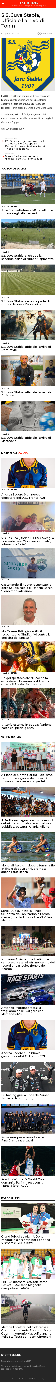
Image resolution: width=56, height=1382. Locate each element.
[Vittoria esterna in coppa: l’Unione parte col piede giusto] (28, 703)
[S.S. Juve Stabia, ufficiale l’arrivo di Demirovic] (28, 325)
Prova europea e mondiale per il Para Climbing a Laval (24, 1138)
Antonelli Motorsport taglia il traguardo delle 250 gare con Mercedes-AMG (22, 1011)
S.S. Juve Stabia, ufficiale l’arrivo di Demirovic (26, 348)
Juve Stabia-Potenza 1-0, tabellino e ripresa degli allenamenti (27, 211)
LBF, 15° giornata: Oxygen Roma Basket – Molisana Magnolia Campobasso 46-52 (24, 1285)
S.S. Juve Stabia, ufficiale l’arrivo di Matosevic (26, 439)
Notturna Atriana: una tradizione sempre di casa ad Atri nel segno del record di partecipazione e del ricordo (28, 964)
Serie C (14, 207)
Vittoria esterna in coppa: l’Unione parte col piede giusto (26, 726)
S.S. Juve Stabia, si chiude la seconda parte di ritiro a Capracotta (27, 257)
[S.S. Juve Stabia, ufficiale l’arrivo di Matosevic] (28, 416)
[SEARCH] (54, 4)
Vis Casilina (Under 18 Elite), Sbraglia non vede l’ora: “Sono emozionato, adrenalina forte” (27, 541)
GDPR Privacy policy (36, 1379)
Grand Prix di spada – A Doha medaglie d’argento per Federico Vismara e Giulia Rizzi (25, 1240)
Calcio (5, 207)
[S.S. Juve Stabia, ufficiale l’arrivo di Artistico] (28, 370)
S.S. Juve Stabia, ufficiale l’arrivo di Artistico (26, 393)
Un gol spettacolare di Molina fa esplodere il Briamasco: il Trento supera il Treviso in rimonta (25, 681)
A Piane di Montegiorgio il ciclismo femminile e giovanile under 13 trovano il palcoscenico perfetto (27, 778)
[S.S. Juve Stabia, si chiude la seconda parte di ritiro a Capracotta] (28, 234)
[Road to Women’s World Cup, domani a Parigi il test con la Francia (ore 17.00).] (28, 1161)
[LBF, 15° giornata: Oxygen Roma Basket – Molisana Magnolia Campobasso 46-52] (28, 1264)
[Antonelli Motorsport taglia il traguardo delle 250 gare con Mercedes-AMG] (28, 989)
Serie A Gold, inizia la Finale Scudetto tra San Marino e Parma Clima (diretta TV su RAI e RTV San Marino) (26, 915)
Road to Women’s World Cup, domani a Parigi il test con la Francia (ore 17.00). (22, 1182)
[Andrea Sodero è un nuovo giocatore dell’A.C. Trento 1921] (28, 473)
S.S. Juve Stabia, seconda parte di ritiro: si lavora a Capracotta (25, 303)
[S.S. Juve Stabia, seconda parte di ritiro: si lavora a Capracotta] (28, 280)
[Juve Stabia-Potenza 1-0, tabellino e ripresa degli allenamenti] (28, 189)
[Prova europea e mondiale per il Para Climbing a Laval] (28, 1119)
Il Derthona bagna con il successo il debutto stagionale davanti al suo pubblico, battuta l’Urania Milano (27, 823)
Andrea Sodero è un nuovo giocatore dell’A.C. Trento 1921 (23, 496)
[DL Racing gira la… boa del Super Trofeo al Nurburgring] (28, 1077)
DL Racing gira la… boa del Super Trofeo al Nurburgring (25, 1096)
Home (14, 1379)
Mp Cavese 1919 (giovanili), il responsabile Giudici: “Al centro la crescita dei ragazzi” (26, 635)
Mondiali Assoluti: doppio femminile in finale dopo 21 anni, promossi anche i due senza (28, 869)
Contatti (22, 1379)
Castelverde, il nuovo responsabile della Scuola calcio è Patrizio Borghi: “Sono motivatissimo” (27, 588)
